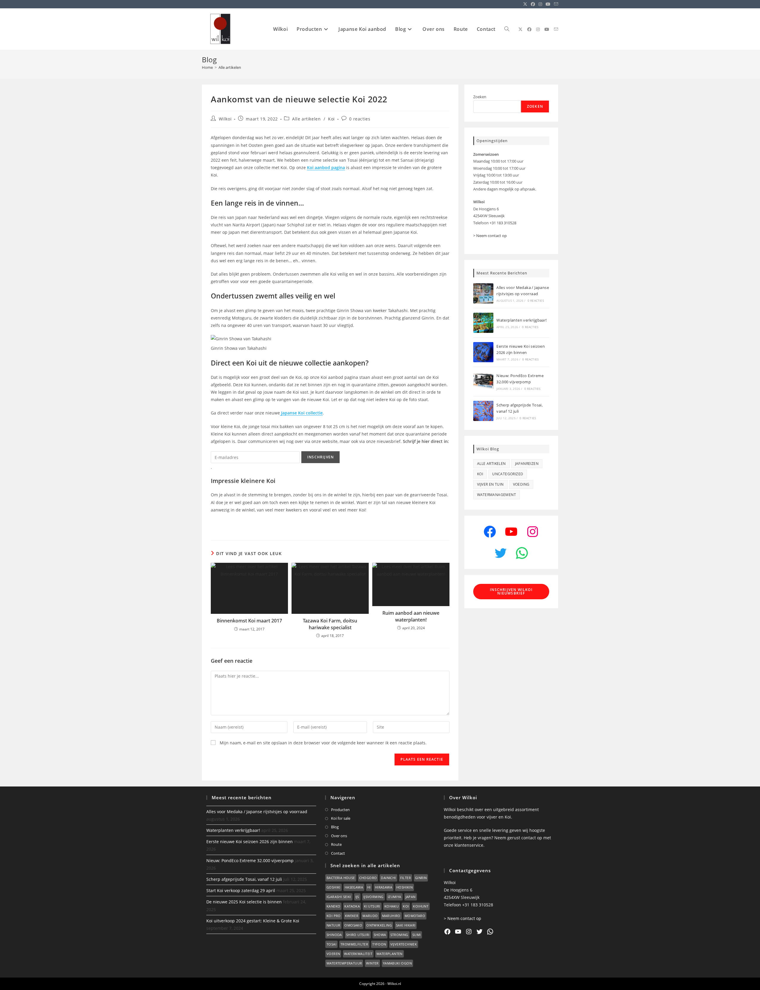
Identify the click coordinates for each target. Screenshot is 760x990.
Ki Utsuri (372, 906)
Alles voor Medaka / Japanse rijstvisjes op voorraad (256, 811)
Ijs (357, 896)
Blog (335, 826)
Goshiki (334, 887)
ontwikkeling (379, 925)
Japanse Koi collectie (301, 413)
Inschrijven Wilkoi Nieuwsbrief (511, 591)
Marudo (370, 915)
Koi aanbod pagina (326, 167)
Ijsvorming (373, 896)
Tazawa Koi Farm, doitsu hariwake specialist (330, 623)
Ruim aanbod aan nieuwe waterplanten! (410, 616)
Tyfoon (379, 944)
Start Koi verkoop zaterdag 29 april (240, 890)
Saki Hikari (405, 925)
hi (369, 887)
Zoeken (479, 96)
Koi (331, 119)
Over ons (339, 835)
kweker (351, 915)
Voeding (521, 484)
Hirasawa (383, 887)
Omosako (353, 925)
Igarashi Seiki (339, 896)
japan (411, 896)
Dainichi (388, 877)
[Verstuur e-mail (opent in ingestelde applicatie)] (555, 4)
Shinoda (334, 934)
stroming (399, 934)
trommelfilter (354, 944)
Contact (338, 853)
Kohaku (391, 906)
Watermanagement (496, 494)
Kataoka (352, 906)
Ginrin (421, 877)
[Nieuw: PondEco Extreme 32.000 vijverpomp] (483, 381)
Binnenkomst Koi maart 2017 (249, 620)
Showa (380, 934)
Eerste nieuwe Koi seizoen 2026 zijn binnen (249, 841)
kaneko (333, 906)
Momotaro (415, 915)
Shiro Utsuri (358, 934)
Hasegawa (354, 887)
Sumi (416, 934)
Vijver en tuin (490, 484)
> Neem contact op (490, 235)
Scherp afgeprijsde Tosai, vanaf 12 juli (244, 879)
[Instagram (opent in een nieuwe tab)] (540, 4)
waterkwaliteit (358, 953)
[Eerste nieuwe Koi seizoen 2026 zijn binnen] (483, 352)
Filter (405, 877)
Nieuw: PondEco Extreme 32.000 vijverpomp (250, 860)
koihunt (420, 906)
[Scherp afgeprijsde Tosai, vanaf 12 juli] (483, 411)
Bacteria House (341, 877)
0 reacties (359, 119)
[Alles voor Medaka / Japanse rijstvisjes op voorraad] (483, 293)
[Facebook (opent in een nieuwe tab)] (533, 4)
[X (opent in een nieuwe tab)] (525, 4)
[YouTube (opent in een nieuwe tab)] (548, 4)
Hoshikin (404, 887)
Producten (340, 809)
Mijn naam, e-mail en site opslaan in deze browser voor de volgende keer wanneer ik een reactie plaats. (323, 743)
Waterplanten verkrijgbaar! (521, 320)
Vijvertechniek (403, 944)
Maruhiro (391, 915)
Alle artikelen (229, 67)
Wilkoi (225, 119)
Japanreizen (527, 463)
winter (372, 963)
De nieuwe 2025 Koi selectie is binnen (244, 902)
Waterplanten (389, 953)
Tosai (331, 944)
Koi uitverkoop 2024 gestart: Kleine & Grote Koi (252, 921)
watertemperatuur (344, 963)
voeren (333, 953)
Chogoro (368, 877)
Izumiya (394, 896)
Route (336, 844)
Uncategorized (507, 473)
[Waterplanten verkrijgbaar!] (483, 323)
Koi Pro (334, 915)
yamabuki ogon (397, 963)
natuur (333, 925)
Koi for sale (340, 818)
